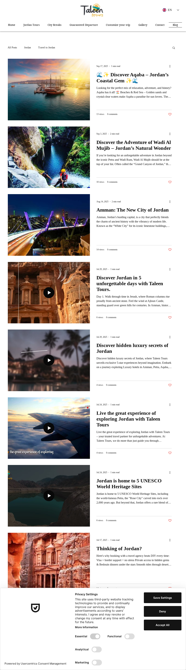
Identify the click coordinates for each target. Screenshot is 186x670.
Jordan (27, 47)
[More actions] (171, 66)
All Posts (12, 47)
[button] (173, 48)
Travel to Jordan (46, 47)
